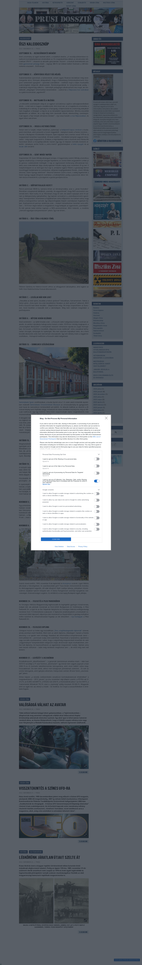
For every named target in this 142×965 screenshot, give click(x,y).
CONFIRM (56, 539)
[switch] (96, 459)
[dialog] (71, 482)
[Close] (107, 419)
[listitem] (71, 454)
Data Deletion (59, 546)
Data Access (71, 546)
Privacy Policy (82, 546)
